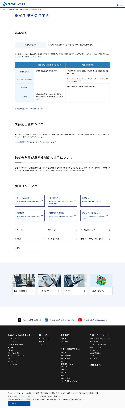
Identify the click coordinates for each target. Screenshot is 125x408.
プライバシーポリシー (26, 396)
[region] (62, 46)
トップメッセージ (13, 339)
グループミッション (14, 342)
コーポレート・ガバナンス (16, 356)
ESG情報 (92, 356)
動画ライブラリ (12, 361)
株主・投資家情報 (13, 9)
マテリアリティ (94, 350)
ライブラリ (93, 359)
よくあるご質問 (65, 378)
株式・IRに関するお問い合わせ (70, 381)
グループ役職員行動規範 (15, 344)
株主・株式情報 (24, 9)
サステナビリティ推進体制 (98, 344)
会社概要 (10, 350)
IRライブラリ (64, 361)
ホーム (5, 9)
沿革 (9, 359)
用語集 (62, 375)
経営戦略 (10, 347)
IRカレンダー (64, 370)
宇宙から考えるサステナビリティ (100, 339)
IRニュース (63, 367)
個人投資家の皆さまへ (67, 364)
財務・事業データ (65, 355)
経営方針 (63, 353)
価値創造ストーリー (96, 347)
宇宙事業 (63, 339)
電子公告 (63, 372)
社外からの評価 (12, 364)
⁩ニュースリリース (44, 339)
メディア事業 (64, 342)
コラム (41, 344)
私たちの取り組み (95, 353)
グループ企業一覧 (13, 353)
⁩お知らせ (41, 342)
